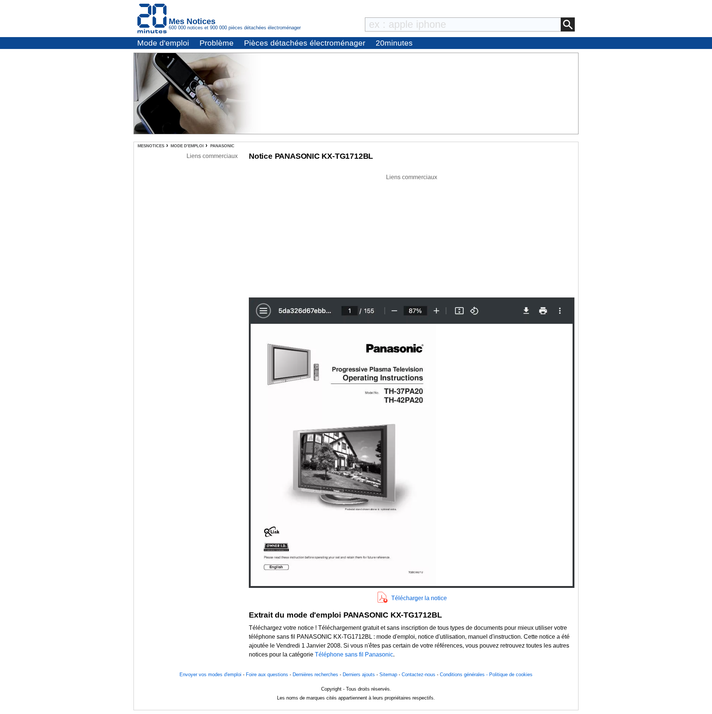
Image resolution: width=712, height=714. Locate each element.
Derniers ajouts (359, 674)
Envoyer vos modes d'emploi (210, 674)
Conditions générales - (464, 674)
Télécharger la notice (419, 598)
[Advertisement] (411, 234)
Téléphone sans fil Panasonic (354, 654)
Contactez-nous (418, 674)
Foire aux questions (267, 674)
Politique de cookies (511, 674)
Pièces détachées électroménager (304, 43)
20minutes (394, 43)
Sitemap (388, 674)
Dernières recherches (315, 674)
